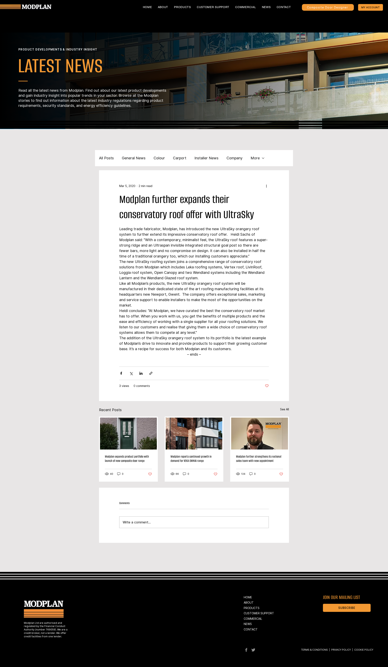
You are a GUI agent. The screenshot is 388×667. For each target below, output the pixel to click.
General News (134, 158)
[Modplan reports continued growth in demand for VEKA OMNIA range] (194, 434)
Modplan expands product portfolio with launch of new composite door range (127, 458)
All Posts (106, 158)
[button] (182, 7)
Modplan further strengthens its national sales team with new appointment (258, 458)
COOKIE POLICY (363, 649)
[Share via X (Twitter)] (131, 373)
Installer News (206, 158)
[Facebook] (246, 649)
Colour (159, 158)
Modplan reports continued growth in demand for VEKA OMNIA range (191, 458)
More (255, 158)
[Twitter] (253, 649)
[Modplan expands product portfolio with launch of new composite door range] (128, 434)
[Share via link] (151, 373)
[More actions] (266, 185)
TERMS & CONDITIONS (314, 649)
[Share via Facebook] (121, 373)
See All (284, 409)
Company (234, 158)
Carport (179, 158)
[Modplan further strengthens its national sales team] (259, 434)
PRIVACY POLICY (341, 649)
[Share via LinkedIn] (141, 373)
